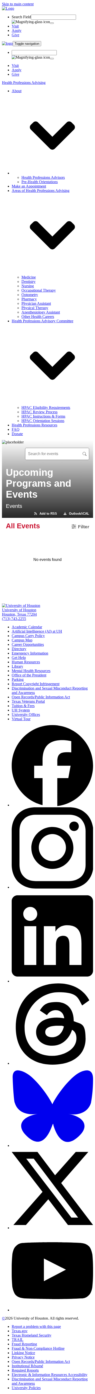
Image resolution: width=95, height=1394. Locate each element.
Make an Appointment (29, 186)
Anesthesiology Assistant (40, 312)
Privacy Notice (23, 1357)
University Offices (26, 714)
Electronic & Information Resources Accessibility (49, 1375)
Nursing (27, 286)
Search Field (21, 17)
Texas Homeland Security (31, 1335)
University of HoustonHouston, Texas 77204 (19, 612)
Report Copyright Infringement (35, 684)
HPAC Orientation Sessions (42, 421)
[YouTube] (52, 1310)
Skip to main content (18, 4)
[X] (52, 1228)
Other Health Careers (37, 317)
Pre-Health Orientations (39, 182)
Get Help (19, 658)
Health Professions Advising (24, 83)
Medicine (28, 277)
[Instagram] (52, 887)
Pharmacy (29, 299)
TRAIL (17, 1340)
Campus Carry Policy (28, 636)
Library (17, 666)
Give (15, 35)
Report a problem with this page (36, 1326)
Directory (19, 649)
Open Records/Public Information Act (41, 697)
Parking (18, 679)
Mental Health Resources (31, 671)
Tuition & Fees (23, 706)
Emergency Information (30, 653)
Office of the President (29, 675)
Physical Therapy (34, 308)
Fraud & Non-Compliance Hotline (38, 1348)
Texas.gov (20, 1331)
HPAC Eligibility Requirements (45, 407)
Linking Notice (23, 1353)
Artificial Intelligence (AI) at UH (37, 631)
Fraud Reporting (24, 1344)
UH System (21, 710)
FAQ (15, 429)
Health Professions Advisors (43, 177)
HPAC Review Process (39, 412)
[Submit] (52, 23)
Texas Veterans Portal (28, 701)
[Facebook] (52, 805)
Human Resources (26, 662)
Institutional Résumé (27, 1366)
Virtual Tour (21, 719)
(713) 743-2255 (14, 619)
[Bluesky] (52, 1145)
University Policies (26, 1388)
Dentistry (28, 281)
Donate (17, 434)
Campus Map (22, 640)
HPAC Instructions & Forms (43, 416)
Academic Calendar (27, 627)
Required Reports (25, 1370)
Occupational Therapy (38, 290)
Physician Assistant (36, 303)
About (16, 91)
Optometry (29, 295)
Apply (16, 30)
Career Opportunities (28, 644)
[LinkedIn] (52, 981)
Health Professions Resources (34, 425)
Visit (15, 26)
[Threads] (52, 1063)
